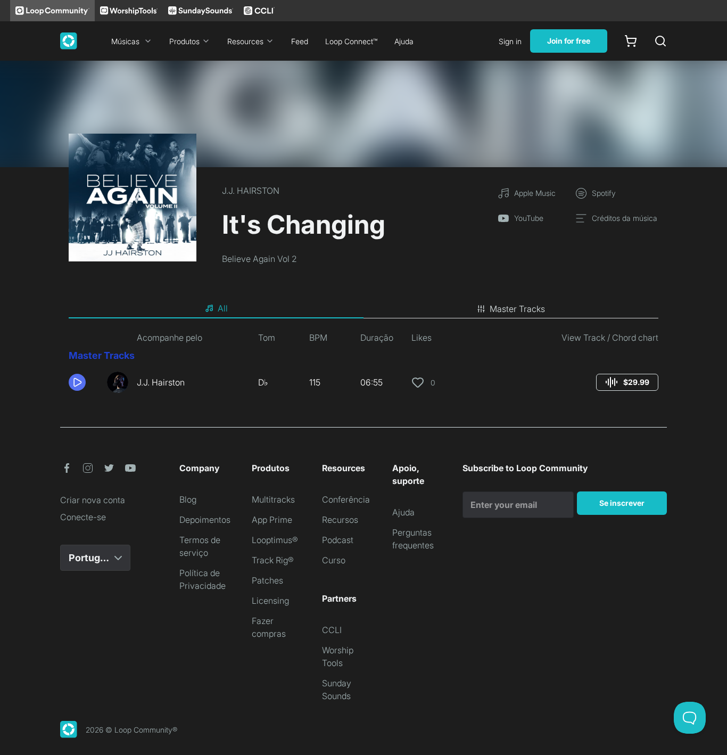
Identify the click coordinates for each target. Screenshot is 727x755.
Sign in (510, 41)
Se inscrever (622, 502)
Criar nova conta (92, 500)
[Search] (660, 41)
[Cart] (630, 41)
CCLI (332, 630)
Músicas (125, 41)
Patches (267, 580)
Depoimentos (204, 519)
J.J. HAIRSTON (250, 190)
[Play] (77, 382)
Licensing (270, 600)
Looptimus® (275, 540)
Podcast (337, 540)
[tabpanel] (363, 366)
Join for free (568, 40)
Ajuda (404, 41)
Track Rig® (273, 560)
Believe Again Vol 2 (259, 258)
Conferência (346, 499)
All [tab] (223, 308)
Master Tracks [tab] (517, 308)
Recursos (340, 519)
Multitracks (273, 499)
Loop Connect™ (351, 41)
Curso (333, 560)
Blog (187, 499)
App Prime (272, 519)
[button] (83, 382)
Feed (299, 41)
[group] (627, 382)
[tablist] (363, 308)
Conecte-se (83, 517)
